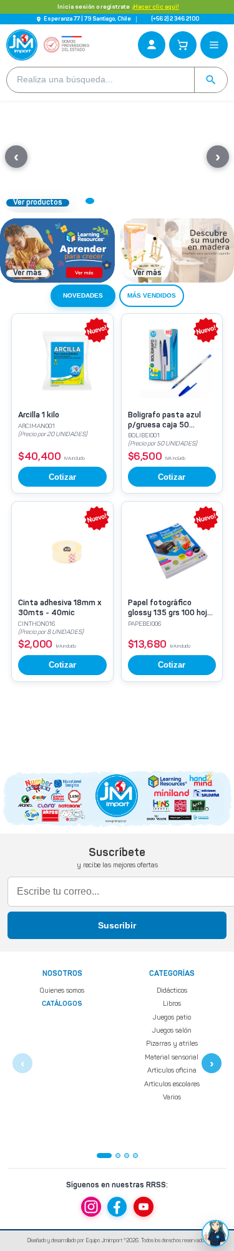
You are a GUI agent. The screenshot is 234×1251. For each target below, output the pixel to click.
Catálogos (62, 1004)
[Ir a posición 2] (117, 1155)
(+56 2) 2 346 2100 (175, 19)
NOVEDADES (83, 295)
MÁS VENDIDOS (151, 295)
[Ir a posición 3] (126, 1155)
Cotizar (62, 477)
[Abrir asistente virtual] (215, 1233)
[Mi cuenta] (151, 45)
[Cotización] (183, 45)
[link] (62, 403)
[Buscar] (210, 80)
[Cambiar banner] (76, 201)
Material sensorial (171, 1057)
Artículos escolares (172, 1083)
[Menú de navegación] (214, 45)
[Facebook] (117, 1207)
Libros (172, 1004)
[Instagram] (91, 1207)
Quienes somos (62, 990)
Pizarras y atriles (172, 1043)
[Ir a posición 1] (104, 1155)
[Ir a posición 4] (135, 1155)
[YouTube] (144, 1207)
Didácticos (172, 990)
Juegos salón (172, 1030)
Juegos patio (171, 1017)
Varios (172, 1097)
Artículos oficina (172, 1070)
